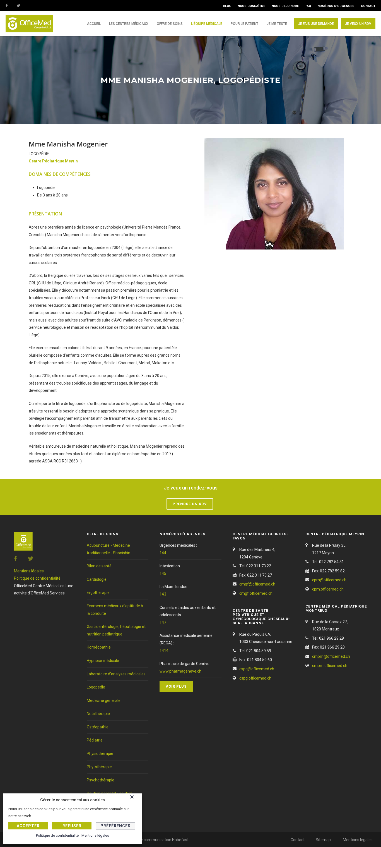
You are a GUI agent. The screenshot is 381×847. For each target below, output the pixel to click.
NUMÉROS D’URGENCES (336, 6)
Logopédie (96, 687)
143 (163, 594)
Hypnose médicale (103, 660)
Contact (298, 840)
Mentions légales (29, 571)
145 (163, 573)
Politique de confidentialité (37, 578)
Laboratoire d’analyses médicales (116, 674)
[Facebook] (11, 5)
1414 (164, 650)
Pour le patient (244, 24)
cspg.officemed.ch (255, 678)
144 (163, 553)
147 (163, 622)
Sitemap (323, 840)
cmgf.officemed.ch (256, 593)
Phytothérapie (99, 767)
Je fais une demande (316, 24)
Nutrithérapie (98, 713)
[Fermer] (134, 798)
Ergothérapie (98, 592)
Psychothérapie (100, 780)
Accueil (94, 24)
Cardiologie (97, 579)
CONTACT (368, 6)
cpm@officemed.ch (329, 580)
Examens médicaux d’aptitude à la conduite (115, 610)
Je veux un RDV (358, 24)
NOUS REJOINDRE (285, 6)
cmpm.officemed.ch (329, 665)
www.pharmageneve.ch (180, 671)
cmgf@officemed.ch (257, 584)
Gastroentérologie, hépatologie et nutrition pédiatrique (116, 630)
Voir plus (176, 686)
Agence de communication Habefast (156, 840)
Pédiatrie (95, 740)
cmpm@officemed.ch (331, 656)
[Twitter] (22, 5)
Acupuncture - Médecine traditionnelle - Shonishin (108, 549)
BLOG (227, 6)
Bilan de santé (99, 566)
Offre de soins (170, 24)
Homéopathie (99, 647)
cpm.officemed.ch (328, 589)
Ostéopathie (97, 727)
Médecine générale (103, 700)
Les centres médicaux (128, 24)
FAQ (308, 6)
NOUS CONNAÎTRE (251, 6)
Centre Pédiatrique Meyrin (53, 161)
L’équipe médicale (206, 24)
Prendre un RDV (190, 504)
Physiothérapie (100, 753)
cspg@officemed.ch (256, 669)
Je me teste (277, 24)
